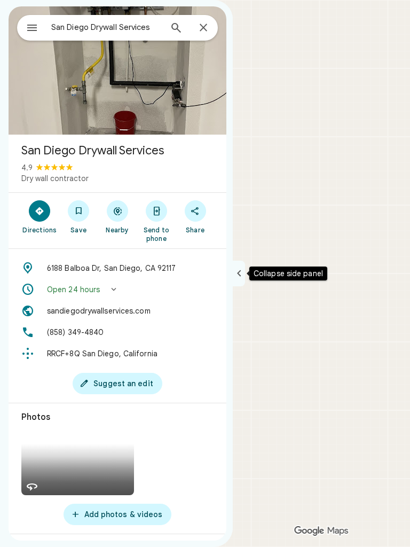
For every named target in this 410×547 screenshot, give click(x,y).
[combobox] (106, 27)
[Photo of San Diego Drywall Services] (117, 70)
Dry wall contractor (55, 178)
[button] (117, 289)
